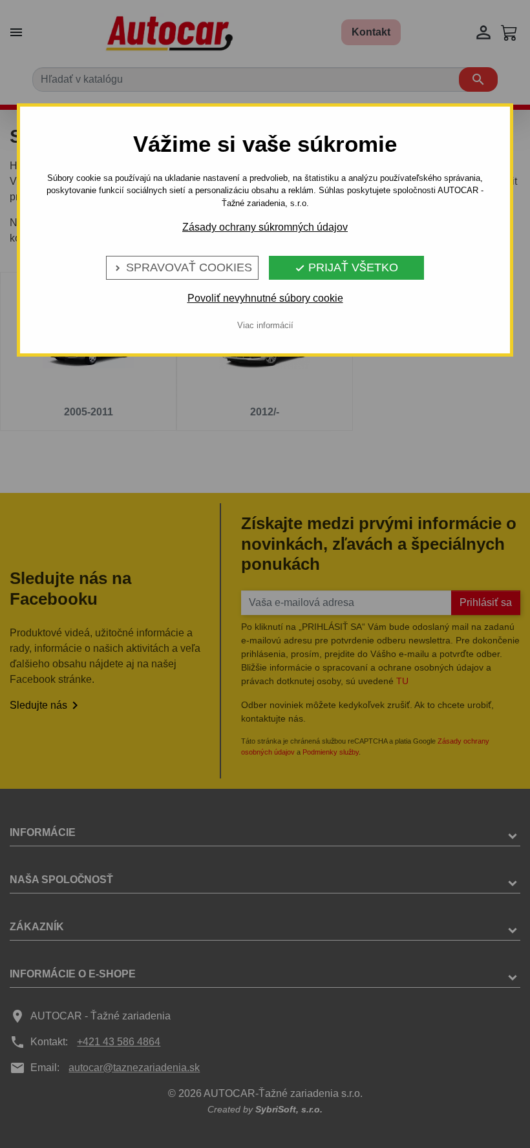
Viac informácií (265, 325)
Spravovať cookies (182, 267)
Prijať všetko (346, 267)
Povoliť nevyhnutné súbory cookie (265, 298)
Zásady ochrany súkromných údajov (265, 227)
